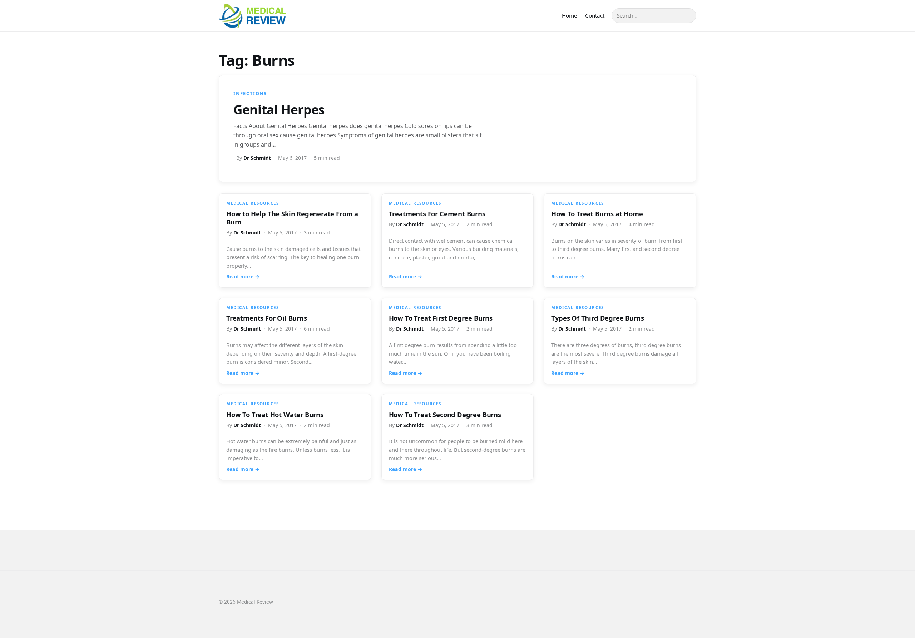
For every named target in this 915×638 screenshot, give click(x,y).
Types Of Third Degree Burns (597, 317)
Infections (250, 93)
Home (569, 15)
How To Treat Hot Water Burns (274, 414)
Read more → (242, 276)
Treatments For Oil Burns (266, 317)
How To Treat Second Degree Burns (445, 414)
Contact (594, 15)
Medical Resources (252, 203)
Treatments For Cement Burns (437, 213)
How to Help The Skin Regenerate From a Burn (292, 217)
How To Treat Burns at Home (597, 213)
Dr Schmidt (257, 157)
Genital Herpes (279, 109)
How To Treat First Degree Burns (441, 317)
